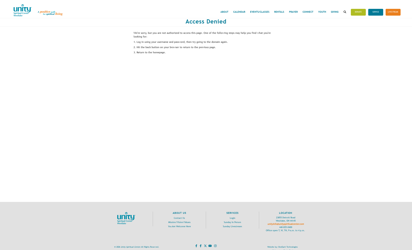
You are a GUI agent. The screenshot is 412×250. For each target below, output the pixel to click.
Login (232, 218)
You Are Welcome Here (179, 226)
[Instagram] (215, 246)
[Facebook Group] (200, 246)
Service (375, 12)
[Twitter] (205, 246)
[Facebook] (196, 246)
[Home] (23, 10)
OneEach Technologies (288, 247)
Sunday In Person (232, 222)
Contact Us (179, 218)
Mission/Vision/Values (179, 222)
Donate (358, 12)
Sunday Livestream (232, 226)
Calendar (239, 11)
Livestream (393, 12)
